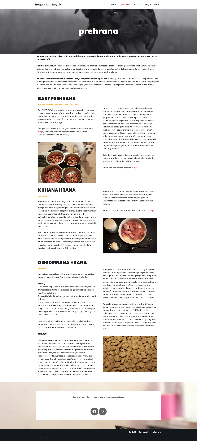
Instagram (156, 432)
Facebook (143, 432)
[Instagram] (103, 411)
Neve (37, 438)
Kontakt (157, 4)
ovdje (40, 131)
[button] (129, 4)
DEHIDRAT (42, 269)
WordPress (57, 438)
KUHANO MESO (44, 196)
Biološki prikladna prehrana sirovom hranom (58, 105)
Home (113, 4)
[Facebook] (94, 411)
